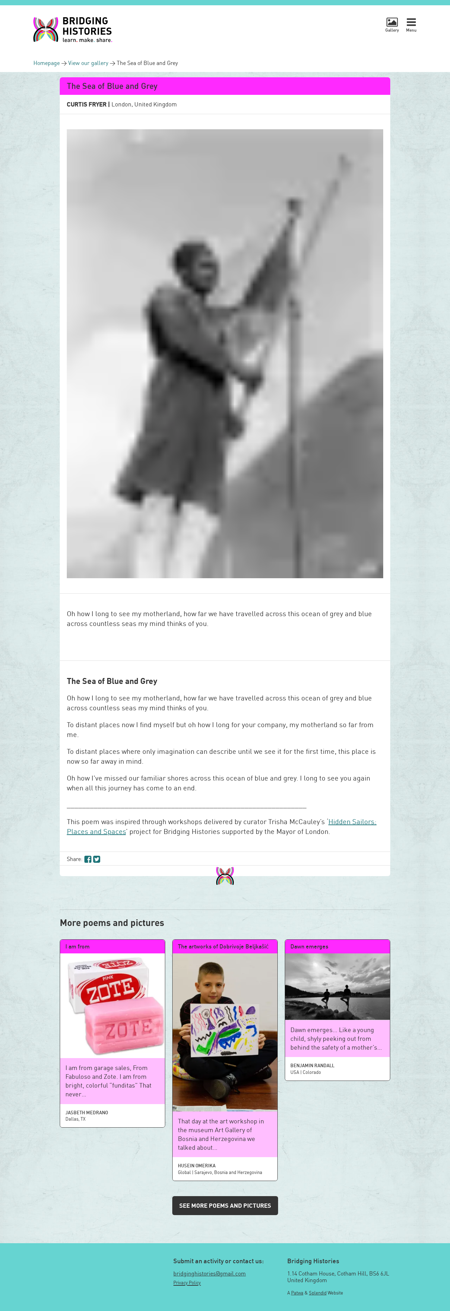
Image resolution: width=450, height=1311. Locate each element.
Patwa (297, 1293)
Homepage (47, 62)
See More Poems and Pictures (225, 1205)
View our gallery (89, 62)
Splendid (318, 1293)
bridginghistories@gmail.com (209, 1273)
